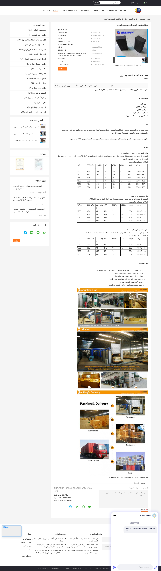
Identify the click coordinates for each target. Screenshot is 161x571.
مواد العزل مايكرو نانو (37, 45)
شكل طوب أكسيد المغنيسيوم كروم (24, 134)
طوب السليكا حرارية (38, 64)
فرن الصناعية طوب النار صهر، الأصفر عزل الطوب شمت (84, 540)
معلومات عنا (85, 10)
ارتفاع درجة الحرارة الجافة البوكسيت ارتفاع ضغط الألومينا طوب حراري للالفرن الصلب (48, 551)
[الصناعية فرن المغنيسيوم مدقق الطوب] (43, 140)
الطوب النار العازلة (38, 78)
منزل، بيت (46, 10)
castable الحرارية (39, 88)
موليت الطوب (40, 83)
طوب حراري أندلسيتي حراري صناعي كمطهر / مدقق (47, 540)
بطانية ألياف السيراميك (37, 98)
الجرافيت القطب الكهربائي (35, 112)
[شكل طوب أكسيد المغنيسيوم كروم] (43, 133)
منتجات (55, 10)
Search (96, 3)
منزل (148, 19)
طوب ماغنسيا (133, 19)
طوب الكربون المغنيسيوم (135, 477)
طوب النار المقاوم (39, 35)
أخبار (29, 553)
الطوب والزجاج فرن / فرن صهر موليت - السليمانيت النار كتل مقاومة (49, 545)
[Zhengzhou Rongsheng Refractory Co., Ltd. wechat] (33, 232)
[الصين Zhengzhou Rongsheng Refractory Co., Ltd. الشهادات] (19, 164)
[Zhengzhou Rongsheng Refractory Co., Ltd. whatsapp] (39, 232)
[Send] (114, 567)
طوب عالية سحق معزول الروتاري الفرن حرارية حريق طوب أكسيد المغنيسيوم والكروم (82, 545)
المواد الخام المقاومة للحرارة (34, 59)
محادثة (61, 69)
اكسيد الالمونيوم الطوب (37, 73)
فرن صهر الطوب (39, 30)
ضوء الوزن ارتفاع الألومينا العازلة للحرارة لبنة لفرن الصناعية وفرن (83, 551)
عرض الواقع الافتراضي (69, 10)
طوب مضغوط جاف (113, 477)
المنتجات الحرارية (39, 93)
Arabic (148, 3)
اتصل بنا (123, 10)
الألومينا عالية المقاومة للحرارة (34, 40)
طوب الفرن (41, 102)
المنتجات (142, 19)
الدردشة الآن (135, 3)
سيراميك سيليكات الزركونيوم (34, 49)
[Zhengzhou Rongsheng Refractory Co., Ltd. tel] (67, 509)
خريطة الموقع (26, 556)
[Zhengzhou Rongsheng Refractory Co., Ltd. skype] (27, 232)
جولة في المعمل (98, 10)
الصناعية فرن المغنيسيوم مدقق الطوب (25, 140)
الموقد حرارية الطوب (37, 107)
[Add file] (155, 567)
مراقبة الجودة (112, 10)
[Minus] (114, 515)
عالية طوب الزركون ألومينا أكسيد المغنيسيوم (27, 127)
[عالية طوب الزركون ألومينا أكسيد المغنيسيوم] (43, 126)
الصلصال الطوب (39, 54)
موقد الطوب (123, 477)
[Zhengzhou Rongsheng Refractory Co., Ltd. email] (46, 232)
